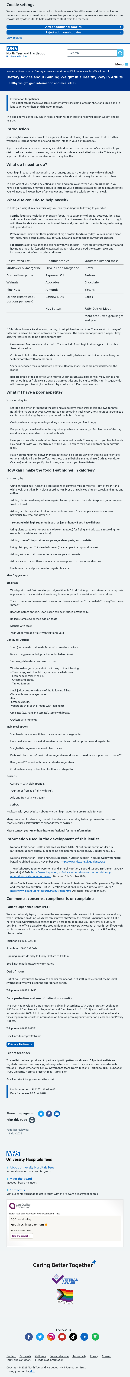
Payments (25, 1356)
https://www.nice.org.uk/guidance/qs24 (83, 861)
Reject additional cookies (63, 32)
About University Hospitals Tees (32, 1167)
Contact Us (17, 1190)
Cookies (106, 1356)
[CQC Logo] (19, 1208)
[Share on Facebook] (49, 1113)
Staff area (40, 1356)
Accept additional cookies (63, 27)
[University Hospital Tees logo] (29, 1156)
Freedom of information (49, 1359)
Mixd (32, 1371)
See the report (20, 1236)
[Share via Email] (57, 1113)
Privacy (94, 1356)
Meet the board (21, 1179)
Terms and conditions (18, 1359)
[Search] (120, 53)
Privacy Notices (18, 1044)
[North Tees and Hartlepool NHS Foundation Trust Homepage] (26, 51)
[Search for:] (92, 53)
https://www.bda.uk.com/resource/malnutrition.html (40, 890)
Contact (11, 1356)
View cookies (14, 37)
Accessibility (79, 1356)
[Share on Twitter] (41, 1113)
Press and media (59, 1356)
